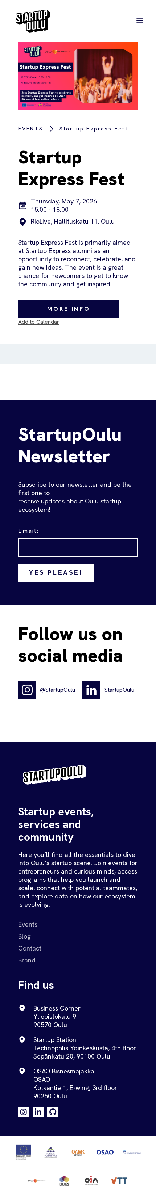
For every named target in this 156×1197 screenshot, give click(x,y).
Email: (28, 531)
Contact (29, 948)
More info (68, 309)
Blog (24, 936)
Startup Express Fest (94, 128)
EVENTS (30, 128)
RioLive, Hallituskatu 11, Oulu (73, 221)
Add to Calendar (38, 322)
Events (27, 924)
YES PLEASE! (56, 573)
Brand (27, 960)
